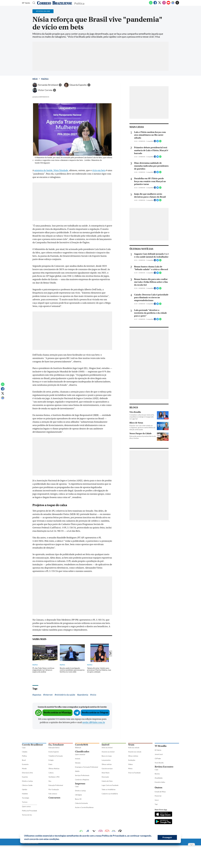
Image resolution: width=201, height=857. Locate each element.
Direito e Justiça (27, 781)
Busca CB (78, 799)
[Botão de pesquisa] (33, 3)
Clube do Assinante (81, 803)
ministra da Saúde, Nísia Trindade (51, 170)
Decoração (105, 777)
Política (45, 79)
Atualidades (159, 778)
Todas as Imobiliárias (109, 789)
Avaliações (131, 760)
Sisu (50, 781)
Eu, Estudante (56, 744)
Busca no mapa (107, 756)
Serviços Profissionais (82, 775)
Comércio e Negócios (82, 780)
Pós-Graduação (54, 789)
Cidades (24, 752)
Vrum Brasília (159, 763)
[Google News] (173, 4)
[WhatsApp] (150, 4)
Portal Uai (158, 796)
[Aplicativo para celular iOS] (163, 814)
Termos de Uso (27, 815)
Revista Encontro (164, 766)
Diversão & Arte (27, 773)
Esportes (25, 777)
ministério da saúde (65, 694)
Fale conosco (53, 794)
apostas (37, 694)
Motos (130, 768)
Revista (157, 774)
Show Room (105, 773)
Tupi (156, 804)
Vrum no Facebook (134, 773)
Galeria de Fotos (107, 781)
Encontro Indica (160, 782)
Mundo (24, 768)
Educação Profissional (56, 785)
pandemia (83, 694)
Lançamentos (106, 760)
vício (94, 694)
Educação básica (54, 747)
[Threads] (177, 4)
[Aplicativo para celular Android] (163, 822)
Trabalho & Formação (56, 756)
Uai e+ (157, 800)
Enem (50, 764)
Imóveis (77, 759)
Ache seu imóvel (107, 747)
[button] (60, 839)
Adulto (77, 771)
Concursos (54, 797)
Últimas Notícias (54, 768)
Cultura (51, 773)
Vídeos (130, 764)
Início (35, 79)
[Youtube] (168, 4)
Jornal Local (159, 754)
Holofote (25, 794)
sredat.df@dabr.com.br (93, 722)
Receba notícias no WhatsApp (57, 712)
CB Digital (78, 795)
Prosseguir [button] (167, 837)
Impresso (80, 783)
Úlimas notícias (107, 764)
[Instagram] (164, 4)
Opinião (24, 789)
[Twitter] (159, 4)
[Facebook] (155, 4)
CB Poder (158, 758)
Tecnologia (25, 798)
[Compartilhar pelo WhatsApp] (160, 142)
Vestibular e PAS (54, 777)
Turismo (24, 802)
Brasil (24, 760)
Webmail (78, 747)
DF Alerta (158, 750)
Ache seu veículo (133, 747)
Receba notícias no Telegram (95, 712)
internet (49, 694)
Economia (25, 764)
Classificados (82, 751)
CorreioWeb (81, 744)
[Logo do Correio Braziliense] (54, 3)
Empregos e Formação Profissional (86, 767)
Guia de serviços (107, 768)
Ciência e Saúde (27, 785)
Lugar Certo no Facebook (110, 785)
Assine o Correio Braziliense (84, 807)
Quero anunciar (80, 754)
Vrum (131, 744)
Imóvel (105, 744)
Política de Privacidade (29, 811)
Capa (23, 747)
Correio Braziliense (32, 744)
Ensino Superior (54, 752)
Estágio (51, 760)
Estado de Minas (160, 792)
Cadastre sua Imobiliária (110, 794)
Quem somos (26, 806)
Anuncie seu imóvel (108, 752)
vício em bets (98, 170)
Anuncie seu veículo (134, 752)
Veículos (77, 763)
